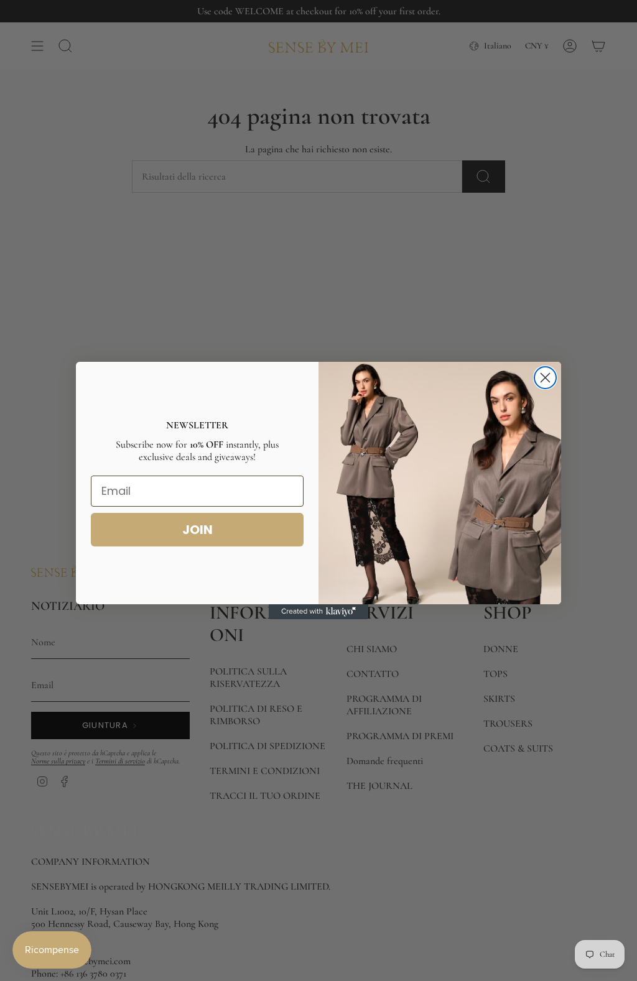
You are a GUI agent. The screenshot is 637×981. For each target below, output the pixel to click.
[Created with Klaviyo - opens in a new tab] (318, 611)
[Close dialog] (545, 378)
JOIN (197, 529)
